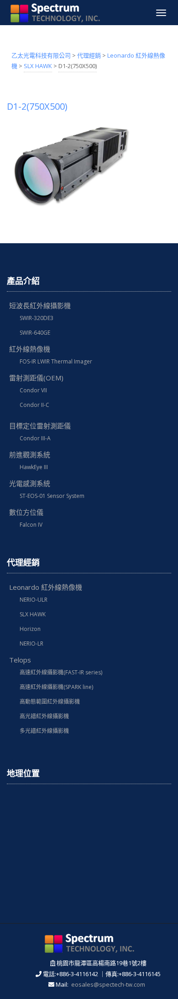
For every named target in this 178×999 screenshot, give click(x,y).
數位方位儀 (26, 512)
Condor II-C (34, 405)
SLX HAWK (33, 614)
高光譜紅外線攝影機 (44, 716)
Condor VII (33, 390)
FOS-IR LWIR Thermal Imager (56, 361)
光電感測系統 (29, 483)
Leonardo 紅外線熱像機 (45, 587)
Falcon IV (31, 525)
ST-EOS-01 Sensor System (52, 496)
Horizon (30, 629)
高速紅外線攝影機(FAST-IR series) (61, 672)
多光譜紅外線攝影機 (44, 731)
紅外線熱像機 (29, 348)
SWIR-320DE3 (36, 318)
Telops (20, 659)
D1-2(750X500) (37, 106)
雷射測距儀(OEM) (36, 377)
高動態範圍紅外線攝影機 (50, 701)
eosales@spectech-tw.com (108, 984)
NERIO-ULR (33, 600)
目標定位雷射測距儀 (40, 425)
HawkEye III (34, 467)
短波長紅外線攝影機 (40, 305)
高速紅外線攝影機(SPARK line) (56, 687)
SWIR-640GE (35, 333)
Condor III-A (35, 438)
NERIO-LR (31, 643)
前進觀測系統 (29, 454)
